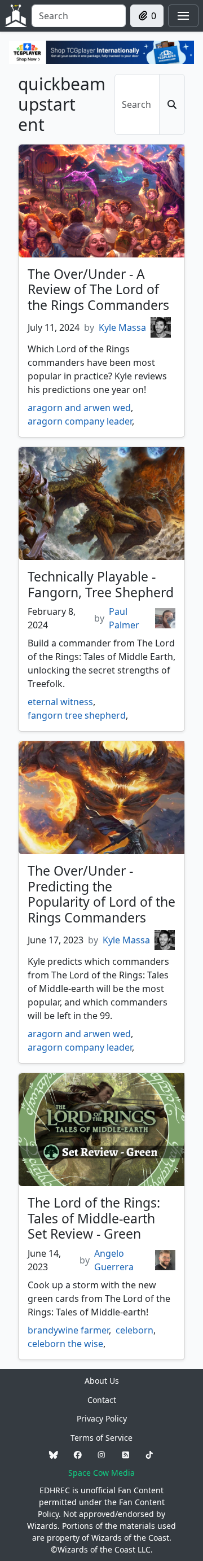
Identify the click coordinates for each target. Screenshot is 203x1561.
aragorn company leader (80, 421)
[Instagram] (101, 1455)
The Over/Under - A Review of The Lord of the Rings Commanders (98, 289)
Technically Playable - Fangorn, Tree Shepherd (101, 584)
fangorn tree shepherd (77, 715)
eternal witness (60, 702)
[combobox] (79, 16)
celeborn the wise (65, 1343)
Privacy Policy (102, 1418)
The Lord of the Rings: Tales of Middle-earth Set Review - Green (94, 1218)
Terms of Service (101, 1437)
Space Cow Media (101, 1472)
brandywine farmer (68, 1330)
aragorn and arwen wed (79, 407)
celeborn (134, 1330)
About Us (102, 1380)
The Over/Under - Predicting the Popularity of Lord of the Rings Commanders (101, 894)
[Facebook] (78, 1455)
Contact (101, 1399)
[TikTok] (149, 1455)
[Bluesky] (53, 1455)
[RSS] (126, 1455)
